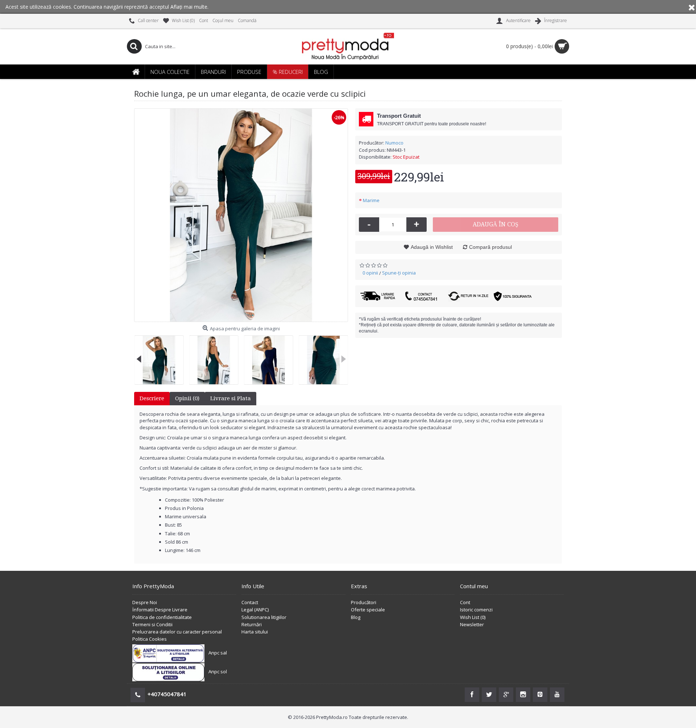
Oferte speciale (368, 609)
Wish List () (472, 617)
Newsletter (472, 624)
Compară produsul (490, 247)
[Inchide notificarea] (691, 7)
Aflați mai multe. (189, 6)
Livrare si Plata (230, 398)
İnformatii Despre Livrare (159, 609)
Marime (371, 200)
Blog (355, 617)
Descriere (152, 398)
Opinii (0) (187, 398)
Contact (249, 602)
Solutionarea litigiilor (263, 617)
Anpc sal (217, 653)
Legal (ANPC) (255, 609)
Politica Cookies (149, 639)
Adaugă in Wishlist (432, 247)
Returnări (251, 624)
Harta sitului (254, 631)
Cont (465, 602)
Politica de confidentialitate (162, 617)
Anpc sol (217, 672)
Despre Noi (144, 602)
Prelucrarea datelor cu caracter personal (177, 631)
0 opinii (370, 272)
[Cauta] (134, 46)
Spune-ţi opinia (399, 272)
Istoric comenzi (476, 609)
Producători (363, 602)
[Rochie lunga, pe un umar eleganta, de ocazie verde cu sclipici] (241, 215)
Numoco (394, 142)
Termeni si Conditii (152, 624)
